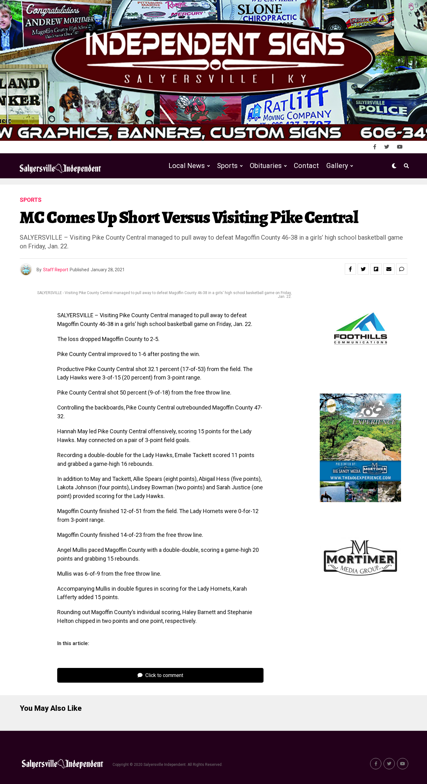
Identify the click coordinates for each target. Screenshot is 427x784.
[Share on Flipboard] (376, 269)
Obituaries (266, 166)
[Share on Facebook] (350, 269)
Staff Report (55, 269)
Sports (227, 166)
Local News (186, 166)
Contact (306, 166)
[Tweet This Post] (363, 269)
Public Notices (259, 192)
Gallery (337, 166)
